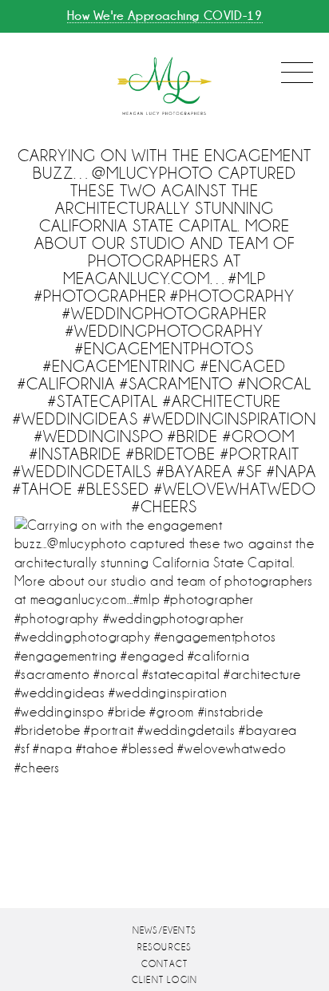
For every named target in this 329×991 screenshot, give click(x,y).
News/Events (164, 931)
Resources (164, 947)
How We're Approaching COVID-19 (165, 15)
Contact (164, 964)
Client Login (164, 980)
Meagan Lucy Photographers (164, 86)
